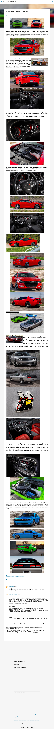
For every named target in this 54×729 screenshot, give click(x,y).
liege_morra (11, 586)
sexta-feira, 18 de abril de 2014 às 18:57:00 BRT (19, 590)
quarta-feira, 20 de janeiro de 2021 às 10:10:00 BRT (19, 620)
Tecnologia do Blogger (28, 723)
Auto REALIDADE (9, 2)
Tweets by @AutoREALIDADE (19, 693)
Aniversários (8, 576)
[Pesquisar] (52, 2)
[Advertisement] (27, 650)
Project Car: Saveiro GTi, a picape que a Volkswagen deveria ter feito (26, 720)
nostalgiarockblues (13, 594)
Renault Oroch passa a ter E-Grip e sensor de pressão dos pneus (26, 714)
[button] (6, 15)
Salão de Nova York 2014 (19, 576)
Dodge (13, 576)
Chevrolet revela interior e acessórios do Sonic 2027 (23, 715)
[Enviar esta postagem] (6, 575)
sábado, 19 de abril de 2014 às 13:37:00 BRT (18, 603)
